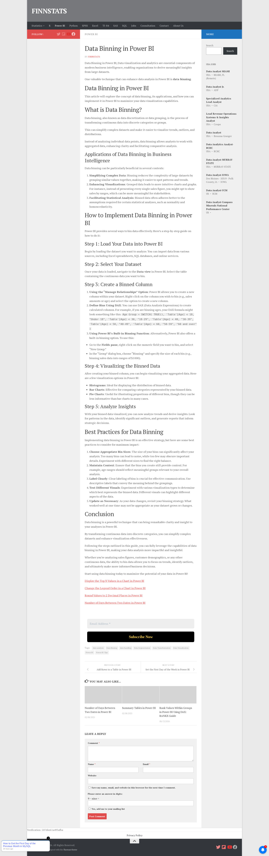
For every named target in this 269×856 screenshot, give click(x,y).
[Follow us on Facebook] (73, 34)
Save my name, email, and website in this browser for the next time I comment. (134, 787)
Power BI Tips (102, 652)
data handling (125, 648)
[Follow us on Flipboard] (63, 34)
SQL (124, 25)
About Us (178, 25)
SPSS (85, 25)
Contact (164, 25)
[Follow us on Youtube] (68, 34)
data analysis (98, 648)
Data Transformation (161, 648)
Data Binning (112, 648)
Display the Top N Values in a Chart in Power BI (114, 581)
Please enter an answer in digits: (105, 793)
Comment (94, 743)
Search (209, 45)
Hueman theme (70, 849)
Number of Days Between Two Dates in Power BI (115, 603)
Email (146, 764)
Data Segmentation (142, 648)
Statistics (37, 25)
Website (92, 775)
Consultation (147, 25)
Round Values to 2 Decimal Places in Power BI (113, 595)
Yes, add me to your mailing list (108, 808)
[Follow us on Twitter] (58, 34)
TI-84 (105, 25)
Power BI (60, 25)
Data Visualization (181, 648)
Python (73, 25)
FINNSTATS (49, 11)
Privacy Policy (134, 835)
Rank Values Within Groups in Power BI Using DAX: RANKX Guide (175, 712)
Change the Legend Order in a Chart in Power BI (115, 588)
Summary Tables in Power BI (139, 708)
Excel (95, 25)
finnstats (94, 56)
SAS (115, 25)
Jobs (133, 25)
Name (91, 764)
